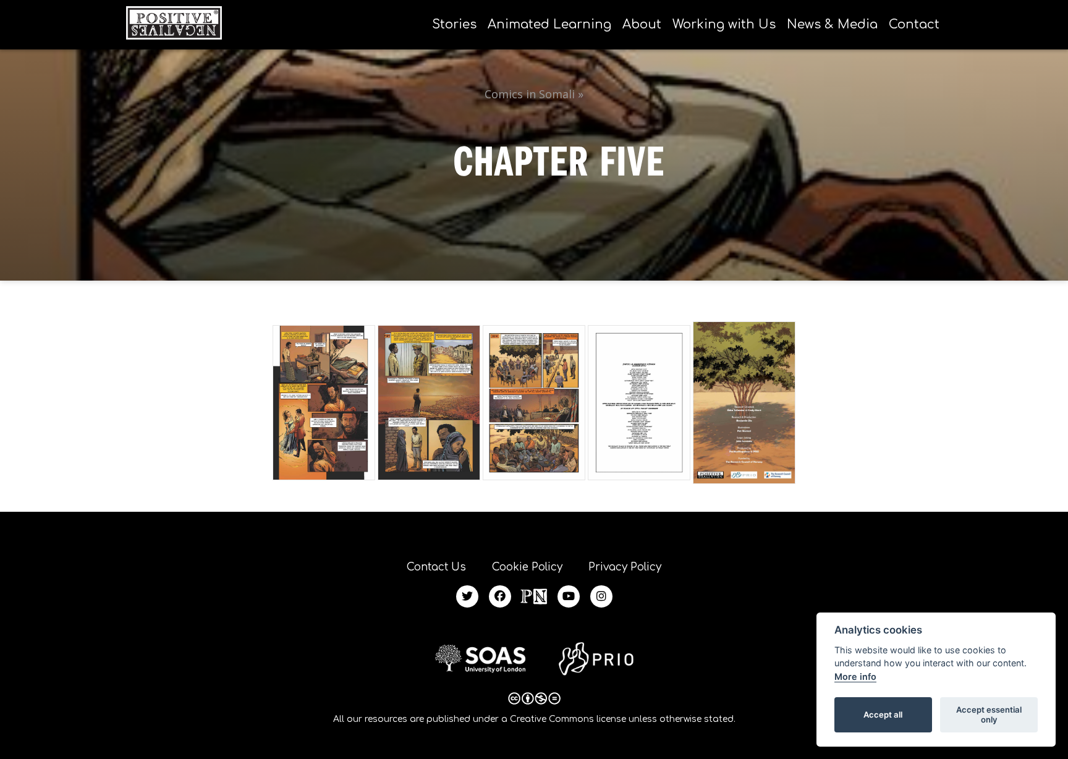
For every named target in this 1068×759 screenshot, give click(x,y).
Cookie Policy (527, 567)
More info (855, 676)
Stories (454, 24)
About (641, 24)
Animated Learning (549, 24)
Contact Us (436, 567)
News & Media (832, 24)
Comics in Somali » (534, 94)
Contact (914, 24)
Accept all (882, 714)
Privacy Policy (624, 567)
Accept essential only (989, 714)
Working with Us (724, 24)
